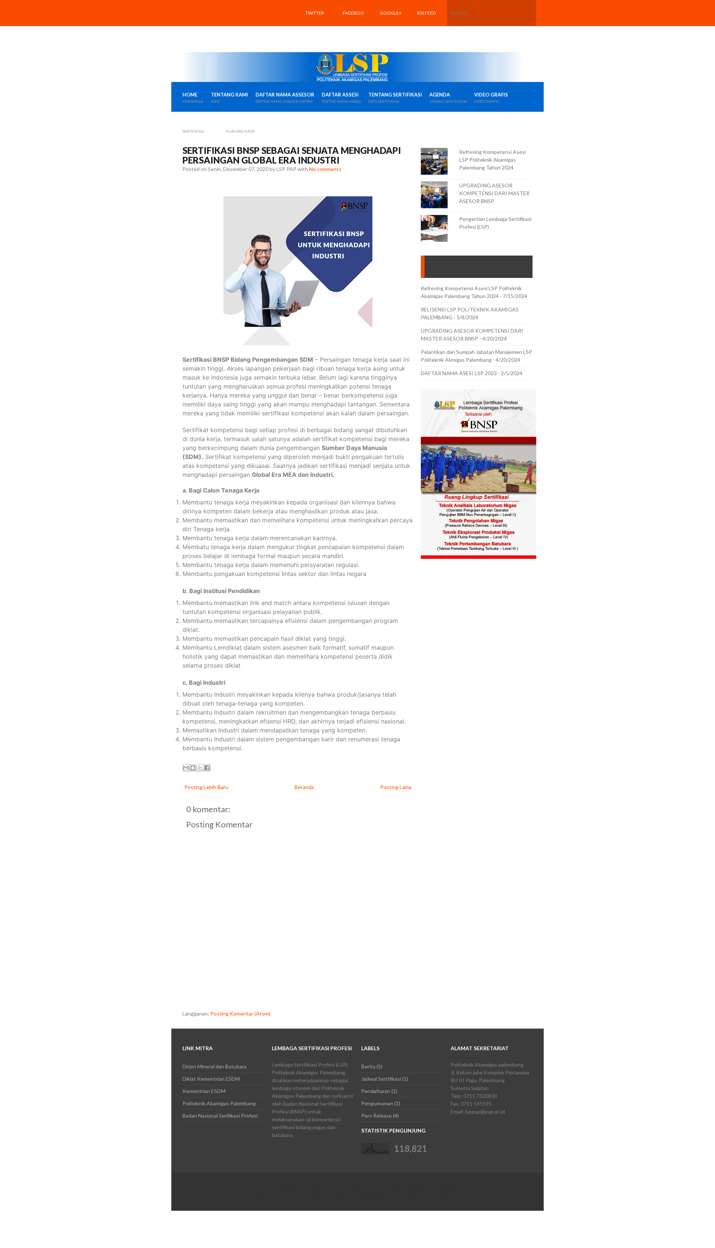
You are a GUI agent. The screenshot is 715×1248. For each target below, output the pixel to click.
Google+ (390, 13)
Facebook (353, 26)
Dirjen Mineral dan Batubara (214, 1066)
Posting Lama (395, 787)
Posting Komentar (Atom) (240, 1013)
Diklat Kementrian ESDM (211, 1079)
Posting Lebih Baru (206, 787)
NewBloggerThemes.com (385, 1195)
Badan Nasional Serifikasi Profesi (220, 1115)
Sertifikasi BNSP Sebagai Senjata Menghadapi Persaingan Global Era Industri (291, 155)
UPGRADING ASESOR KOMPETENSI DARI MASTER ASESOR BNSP (494, 193)
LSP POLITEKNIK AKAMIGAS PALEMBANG (353, 1188)
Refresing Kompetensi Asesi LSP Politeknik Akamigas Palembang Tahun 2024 (492, 160)
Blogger (448, 1188)
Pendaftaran (375, 1091)
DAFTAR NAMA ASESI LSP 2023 (459, 373)
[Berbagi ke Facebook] (207, 768)
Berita (368, 1066)
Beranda (304, 787)
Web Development (441, 1195)
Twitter (314, 13)
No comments (325, 169)
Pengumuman (377, 1103)
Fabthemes (289, 1195)
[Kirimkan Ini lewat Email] (186, 768)
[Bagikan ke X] (200, 768)
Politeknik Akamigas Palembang (219, 1103)
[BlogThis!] (193, 768)
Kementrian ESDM (203, 1091)
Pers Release (376, 1115)
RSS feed (426, 13)
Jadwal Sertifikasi (381, 1079)
